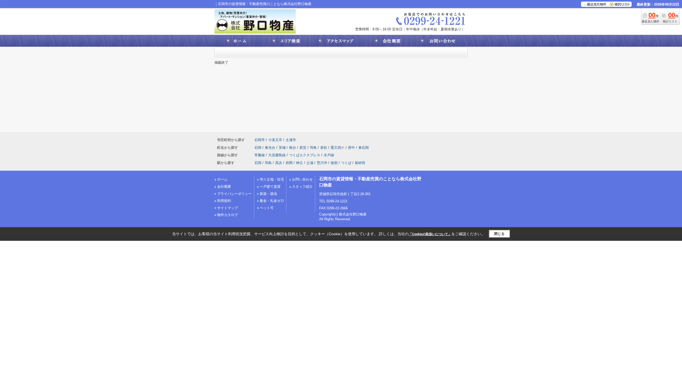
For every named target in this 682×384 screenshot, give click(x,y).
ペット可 (267, 208)
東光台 (270, 148)
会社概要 (224, 187)
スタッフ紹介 (302, 187)
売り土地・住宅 (272, 179)
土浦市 (291, 140)
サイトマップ (227, 208)
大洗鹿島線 (277, 155)
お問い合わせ (302, 179)
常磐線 (259, 155)
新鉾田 (360, 163)
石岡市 (259, 140)
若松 (323, 148)
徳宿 (334, 163)
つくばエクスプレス (304, 155)
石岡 (257, 148)
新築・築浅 (268, 194)
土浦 (309, 163)
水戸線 (329, 155)
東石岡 (363, 148)
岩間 (289, 163)
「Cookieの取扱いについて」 (430, 234)
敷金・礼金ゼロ (272, 201)
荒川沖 (322, 163)
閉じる (499, 234)
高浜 (278, 163)
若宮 (302, 148)
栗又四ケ (337, 148)
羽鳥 (313, 148)
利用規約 (224, 201)
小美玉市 (275, 140)
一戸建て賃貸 (270, 187)
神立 (299, 163)
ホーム (222, 179)
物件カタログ (227, 215)
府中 (351, 148)
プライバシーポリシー (234, 194)
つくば (346, 163)
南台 (292, 148)
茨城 (282, 148)
